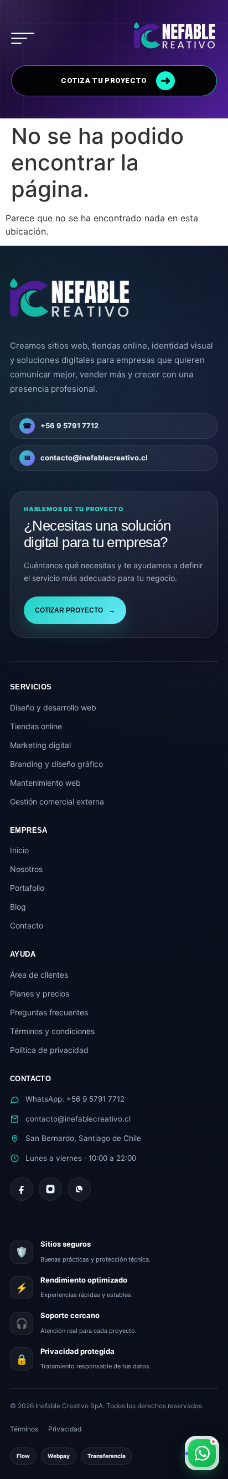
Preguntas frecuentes (49, 1012)
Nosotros (26, 869)
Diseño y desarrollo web (53, 707)
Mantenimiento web (45, 782)
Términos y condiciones (52, 1031)
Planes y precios (39, 993)
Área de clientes (39, 974)
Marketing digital (40, 745)
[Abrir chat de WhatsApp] (202, 1453)
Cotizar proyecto (75, 610)
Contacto (26, 925)
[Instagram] (50, 1189)
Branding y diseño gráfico (56, 764)
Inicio (19, 850)
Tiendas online (36, 726)
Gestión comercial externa (57, 801)
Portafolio (27, 887)
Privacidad (64, 1429)
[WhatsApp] (79, 1189)
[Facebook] (21, 1189)
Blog (18, 906)
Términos (24, 1429)
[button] (22, 38)
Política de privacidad (49, 1050)
